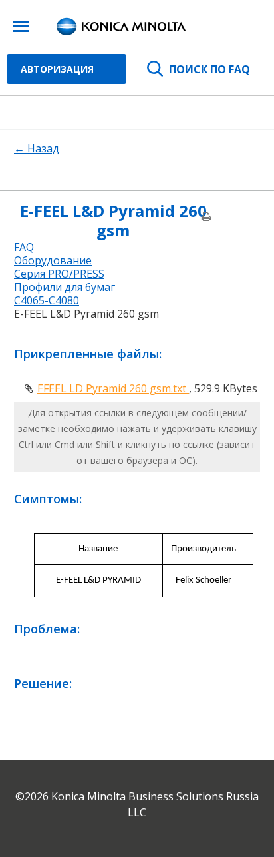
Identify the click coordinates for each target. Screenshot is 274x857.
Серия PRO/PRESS (59, 273)
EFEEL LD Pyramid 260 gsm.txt (113, 388)
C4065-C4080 (46, 300)
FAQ (24, 247)
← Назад (36, 148)
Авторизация (57, 69)
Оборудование (53, 260)
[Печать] (206, 228)
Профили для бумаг (64, 287)
